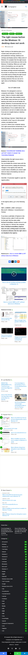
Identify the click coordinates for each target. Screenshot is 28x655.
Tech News (4, 549)
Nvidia (3, 606)
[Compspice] (10, 6)
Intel (3, 601)
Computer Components (8, 623)
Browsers (4, 564)
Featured (4, 559)
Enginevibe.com (18, 639)
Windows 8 (4, 556)
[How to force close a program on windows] (7, 330)
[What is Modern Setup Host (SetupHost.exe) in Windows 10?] (5, 449)
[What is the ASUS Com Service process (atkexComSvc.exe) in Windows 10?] (5, 422)
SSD (3, 630)
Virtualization (5, 591)
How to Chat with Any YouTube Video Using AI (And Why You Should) (21, 530)
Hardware (4, 598)
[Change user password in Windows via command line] (21, 331)
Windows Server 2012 (7, 586)
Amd (3, 603)
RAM (3, 611)
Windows (12, 33)
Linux (3, 625)
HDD (3, 613)
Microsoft (4, 566)
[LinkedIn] (15, 261)
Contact (17, 644)
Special (4, 621)
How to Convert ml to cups (10, 428)
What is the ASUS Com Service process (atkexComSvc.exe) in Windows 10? (18, 419)
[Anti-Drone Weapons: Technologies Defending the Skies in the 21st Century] (21, 397)
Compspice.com (10, 639)
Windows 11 (5, 569)
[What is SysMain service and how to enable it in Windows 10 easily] (5, 442)
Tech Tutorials (5, 581)
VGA (3, 588)
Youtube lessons (6, 593)
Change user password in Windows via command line (20, 338)
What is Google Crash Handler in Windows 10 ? (20, 322)
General (4, 551)
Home (4, 30)
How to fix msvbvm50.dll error (18, 432)
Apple (3, 574)
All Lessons (9, 30)
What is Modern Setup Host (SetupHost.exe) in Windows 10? (18, 449)
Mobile (3, 571)
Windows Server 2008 (7, 579)
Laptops (4, 596)
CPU (3, 608)
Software (4, 561)
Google (4, 583)
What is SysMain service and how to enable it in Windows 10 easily (18, 440)
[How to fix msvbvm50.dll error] (5, 434)
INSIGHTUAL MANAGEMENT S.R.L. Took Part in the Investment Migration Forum (6, 386)
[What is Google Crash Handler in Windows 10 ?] (21, 315)
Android (4, 576)
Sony (3, 616)
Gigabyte (4, 628)
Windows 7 (4, 554)
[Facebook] (10, 261)
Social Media (5, 618)
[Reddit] (18, 261)
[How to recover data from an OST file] (7, 314)
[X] (12, 261)
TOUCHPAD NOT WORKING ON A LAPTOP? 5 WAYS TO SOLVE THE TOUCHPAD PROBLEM (13, 153)
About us (11, 644)
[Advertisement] (14, 361)
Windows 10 (19, 33)
